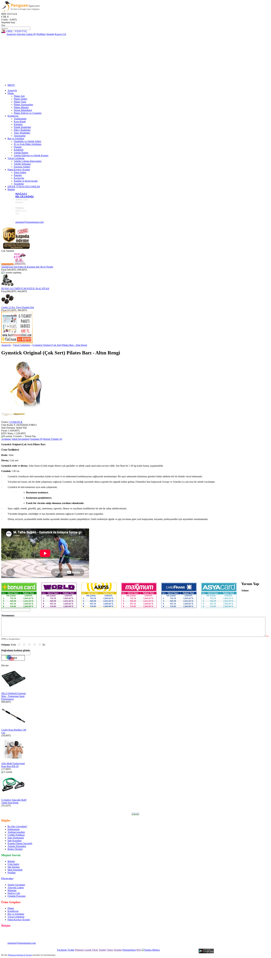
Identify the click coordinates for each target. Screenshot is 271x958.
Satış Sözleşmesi (16, 837)
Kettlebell (18, 149)
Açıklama (6, 439)
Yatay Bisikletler (22, 132)
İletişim (11, 189)
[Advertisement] (135, 59)
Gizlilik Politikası (16, 835)
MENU (11, 85)
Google (88, 950)
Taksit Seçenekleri (20, 439)
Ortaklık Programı (16, 896)
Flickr (95, 950)
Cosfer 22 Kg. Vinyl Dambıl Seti (17, 307)
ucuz (143, 808)
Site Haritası (14, 867)
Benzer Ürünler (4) (52, 439)
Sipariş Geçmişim (16, 884)
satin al (155, 808)
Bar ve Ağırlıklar (16, 138)
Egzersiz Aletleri (22, 166)
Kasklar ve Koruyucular (26, 181)
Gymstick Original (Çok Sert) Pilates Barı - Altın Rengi (59, 345)
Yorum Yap (30, 436)
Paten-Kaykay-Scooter (19, 169)
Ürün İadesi (13, 864)
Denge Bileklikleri (23, 110)
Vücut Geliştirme (16, 158)
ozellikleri (165, 808)
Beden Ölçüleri (15, 849)
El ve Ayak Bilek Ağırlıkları (27, 144)
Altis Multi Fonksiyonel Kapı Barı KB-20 (13, 765)
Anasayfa (11, 34)
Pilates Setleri (20, 99)
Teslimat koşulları (16, 832)
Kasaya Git (60, 34)
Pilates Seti (19, 96)
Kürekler (18, 124)
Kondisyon (13, 116)
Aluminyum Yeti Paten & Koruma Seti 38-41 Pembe (27, 267)
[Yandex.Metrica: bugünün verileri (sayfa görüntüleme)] (151, 950)
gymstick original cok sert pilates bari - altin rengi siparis (68, 811)
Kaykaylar (19, 178)
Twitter (70, 950)
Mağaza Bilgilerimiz (24, 195)
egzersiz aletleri (106, 808)
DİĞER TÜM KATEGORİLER (24, 186)
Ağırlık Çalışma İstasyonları (27, 161)
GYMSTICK (16, 422)
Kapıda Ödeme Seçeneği (20, 843)
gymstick (92, 808)
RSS (138, 950)
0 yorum (17, 436)
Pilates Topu (20, 101)
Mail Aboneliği (15, 869)
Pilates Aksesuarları (23, 104)
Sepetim (50, 34)
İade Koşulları (14, 840)
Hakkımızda (14, 829)
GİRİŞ (9, 31)
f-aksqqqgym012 (78, 808)
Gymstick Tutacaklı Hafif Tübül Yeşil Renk (13, 801)
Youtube (118, 950)
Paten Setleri (20, 172)
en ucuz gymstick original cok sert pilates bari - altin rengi (40, 808)
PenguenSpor (129, 950)
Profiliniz (41, 34)
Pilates (11, 93)
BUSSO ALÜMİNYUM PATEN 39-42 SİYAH (25, 288)
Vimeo (109, 950)
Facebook (62, 950)
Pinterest (79, 950)
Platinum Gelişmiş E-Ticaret (20, 955)
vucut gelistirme (122, 808)
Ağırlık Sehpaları (22, 164)
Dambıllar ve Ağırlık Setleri (27, 141)
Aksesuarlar (20, 135)
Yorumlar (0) (36, 439)
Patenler (18, 175)
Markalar (12, 890)
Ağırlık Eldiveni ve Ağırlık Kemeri (31, 155)
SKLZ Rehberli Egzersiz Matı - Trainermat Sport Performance (13, 696)
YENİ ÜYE (21, 31)
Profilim (12, 872)
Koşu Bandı (20, 121)
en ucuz (175, 808)
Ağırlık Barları (21, 152)
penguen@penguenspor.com (29, 222)
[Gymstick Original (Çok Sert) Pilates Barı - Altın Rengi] (25, 407)
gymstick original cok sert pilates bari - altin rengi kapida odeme (211, 808)
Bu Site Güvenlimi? (17, 826)
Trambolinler (20, 118)
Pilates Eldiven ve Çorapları (27, 113)
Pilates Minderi (21, 107)
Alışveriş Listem (16, 887)
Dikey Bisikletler (22, 130)
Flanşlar (18, 147)
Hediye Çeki (14, 893)
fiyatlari (135, 808)
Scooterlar (19, 183)
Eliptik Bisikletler (22, 127)
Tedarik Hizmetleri (17, 846)
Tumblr (102, 950)
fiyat (148, 808)
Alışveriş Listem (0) (26, 34)
